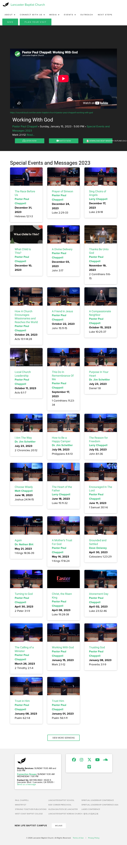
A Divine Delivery (62, 249)
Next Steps (105, 14)
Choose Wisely (24, 486)
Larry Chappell (98, 199)
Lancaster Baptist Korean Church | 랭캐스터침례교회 (63, 813)
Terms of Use (78, 837)
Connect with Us (31, 14)
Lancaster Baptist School (61, 800)
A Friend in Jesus (62, 311)
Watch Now (65, 140)
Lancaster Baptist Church (28, 4)
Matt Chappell (24, 491)
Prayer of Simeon (62, 191)
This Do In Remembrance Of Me (63, 375)
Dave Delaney (98, 548)
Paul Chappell (22, 800)
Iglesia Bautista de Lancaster (63, 809)
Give (10, 22)
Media (53, 14)
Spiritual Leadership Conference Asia (96, 804)
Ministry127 (20, 804)
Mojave (58, 825)
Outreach (86, 14)
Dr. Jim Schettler (99, 380)
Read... (31, 135)
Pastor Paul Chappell (24, 126)
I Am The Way (23, 437)
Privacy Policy (93, 837)
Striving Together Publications (30, 809)
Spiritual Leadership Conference (96, 800)
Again (18, 540)
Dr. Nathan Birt (24, 544)
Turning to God (24, 593)
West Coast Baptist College (29, 813)
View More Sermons (63, 737)
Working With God (63, 647)
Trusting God (97, 647)
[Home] (5, 4)
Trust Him (58, 700)
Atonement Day (98, 593)
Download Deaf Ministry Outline (105, 140)
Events (69, 14)
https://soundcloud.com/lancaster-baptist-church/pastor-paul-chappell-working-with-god (51, 112)
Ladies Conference (90, 809)
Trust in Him (22, 700)
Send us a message (26, 784)
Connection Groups (26, 774)
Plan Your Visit (35, 22)
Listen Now (31, 140)
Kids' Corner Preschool (59, 804)
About (9, 14)
